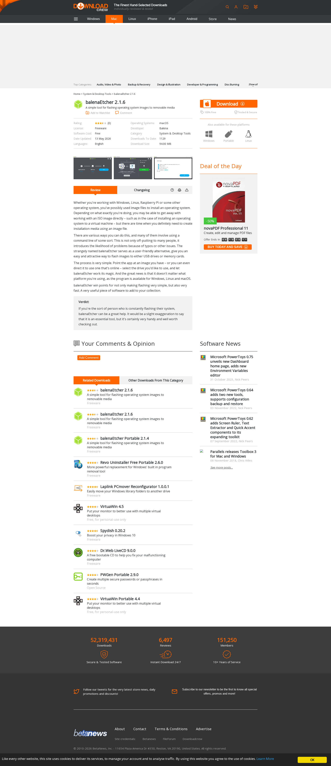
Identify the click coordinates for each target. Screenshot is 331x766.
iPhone (152, 18)
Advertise (203, 729)
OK (312, 760)
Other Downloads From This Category (156, 380)
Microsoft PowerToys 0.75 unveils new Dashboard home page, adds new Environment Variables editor (231, 365)
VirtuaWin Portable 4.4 (120, 598)
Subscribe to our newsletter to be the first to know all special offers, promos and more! (219, 691)
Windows (93, 18)
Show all (253, 84)
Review (95, 190)
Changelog (142, 190)
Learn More (265, 758)
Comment (126, 112)
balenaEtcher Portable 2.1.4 (124, 438)
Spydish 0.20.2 (112, 530)
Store (213, 19)
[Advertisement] (165, 52)
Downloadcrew (192, 739)
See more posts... (221, 467)
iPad (172, 18)
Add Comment (88, 357)
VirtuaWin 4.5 (112, 506)
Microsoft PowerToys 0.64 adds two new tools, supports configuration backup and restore (231, 397)
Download (227, 104)
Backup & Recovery (139, 84)
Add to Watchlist (100, 112)
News (232, 19)
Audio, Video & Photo (109, 84)
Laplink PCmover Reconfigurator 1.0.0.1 (134, 486)
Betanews (149, 739)
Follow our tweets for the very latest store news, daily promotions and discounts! (119, 691)
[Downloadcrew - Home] (91, 7)
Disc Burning (232, 84)
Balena (163, 128)
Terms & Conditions (171, 729)
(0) (109, 123)
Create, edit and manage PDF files (228, 233)
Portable (228, 140)
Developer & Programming (202, 84)
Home (77, 94)
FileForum (169, 739)
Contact (139, 729)
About (120, 729)
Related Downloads (96, 380)
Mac (114, 18)
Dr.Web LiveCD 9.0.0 (117, 550)
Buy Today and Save (225, 247)
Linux (132, 18)
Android (192, 18)
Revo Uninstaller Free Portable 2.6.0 (131, 462)
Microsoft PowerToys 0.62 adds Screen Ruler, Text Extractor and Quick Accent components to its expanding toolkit (232, 427)
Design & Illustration (168, 84)
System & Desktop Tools (97, 94)
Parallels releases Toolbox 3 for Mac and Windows (233, 453)
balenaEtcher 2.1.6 (116, 390)
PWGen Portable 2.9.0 (119, 574)
